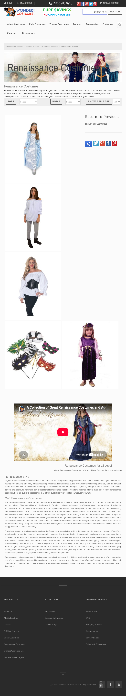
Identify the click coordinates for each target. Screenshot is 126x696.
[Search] (119, 25)
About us (8, 611)
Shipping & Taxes (94, 624)
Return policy (92, 631)
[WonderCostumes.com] (20, 12)
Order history (51, 624)
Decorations (28, 33)
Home (9, 3)
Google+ (102, 684)
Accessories (92, 24)
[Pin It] (114, 143)
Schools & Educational (96, 644)
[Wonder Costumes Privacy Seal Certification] (17, 683)
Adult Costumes (16, 24)
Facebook (110, 684)
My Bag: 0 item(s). (111, 3)
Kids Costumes (37, 24)
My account (50, 611)
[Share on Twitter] (96, 143)
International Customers (14, 644)
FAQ (88, 618)
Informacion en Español (14, 657)
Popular (77, 24)
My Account (26, 3)
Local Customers (11, 637)
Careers (7, 624)
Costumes (108, 24)
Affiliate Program (11, 631)
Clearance (12, 33)
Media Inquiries (11, 618)
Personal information (54, 618)
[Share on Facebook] (108, 143)
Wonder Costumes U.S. (14, 651)
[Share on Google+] (102, 143)
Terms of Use (91, 611)
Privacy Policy (92, 637)
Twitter (119, 684)
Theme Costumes (59, 24)
